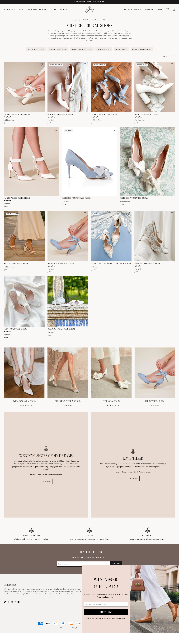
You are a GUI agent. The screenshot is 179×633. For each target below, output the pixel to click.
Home (73, 20)
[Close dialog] (177, 567)
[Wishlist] (167, 9)
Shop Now (24, 405)
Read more (89, 41)
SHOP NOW (46, 481)
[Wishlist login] (42, 64)
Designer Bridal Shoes (83, 20)
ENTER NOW (106, 612)
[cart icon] (174, 9)
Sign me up (116, 564)
